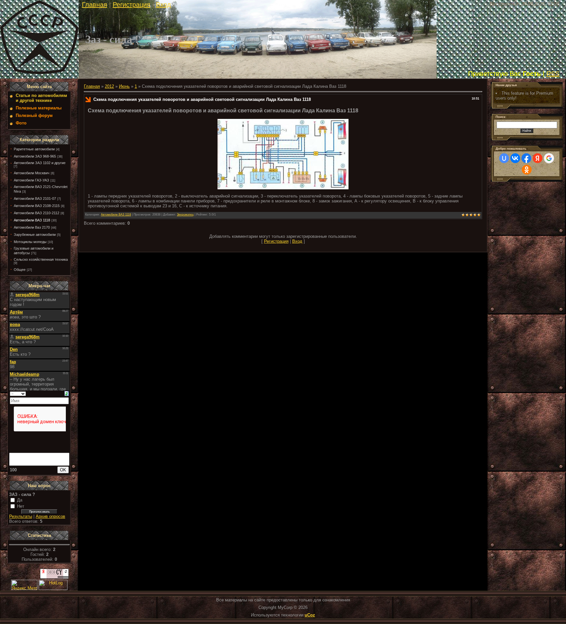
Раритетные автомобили (34, 149)
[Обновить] (67, 393)
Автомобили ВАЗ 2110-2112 (36, 213)
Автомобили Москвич (31, 173)
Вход (163, 4)
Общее (20, 270)
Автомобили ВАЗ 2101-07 (35, 198)
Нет (20, 506)
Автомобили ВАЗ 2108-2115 (37, 206)
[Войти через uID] (504, 158)
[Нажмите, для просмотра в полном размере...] (283, 187)
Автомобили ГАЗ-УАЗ (31, 180)
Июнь (124, 86)
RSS (552, 73)
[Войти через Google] (549, 158)
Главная (94, 4)
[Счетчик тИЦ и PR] (54, 577)
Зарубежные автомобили (35, 234)
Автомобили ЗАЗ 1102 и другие (40, 163)
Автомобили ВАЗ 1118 (32, 220)
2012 (109, 86)
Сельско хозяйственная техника (41, 259)
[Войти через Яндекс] (537, 158)
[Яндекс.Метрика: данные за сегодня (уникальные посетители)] (24, 585)
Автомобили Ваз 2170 (32, 227)
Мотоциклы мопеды (30, 242)
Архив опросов (50, 516)
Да (19, 500)
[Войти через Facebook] (526, 158)
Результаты (20, 516)
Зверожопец (185, 214)
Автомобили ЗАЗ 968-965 (35, 156)
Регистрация (131, 4)
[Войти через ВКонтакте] (515, 158)
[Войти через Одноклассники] (527, 170)
